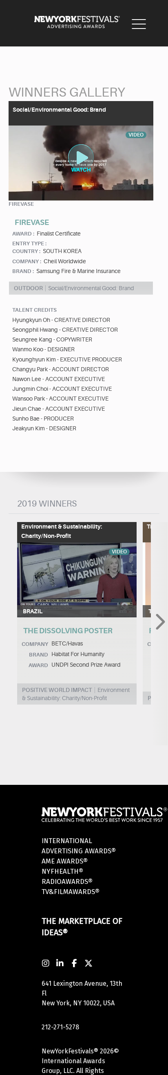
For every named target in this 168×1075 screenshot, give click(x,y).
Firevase (21, 204)
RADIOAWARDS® (67, 881)
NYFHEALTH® (62, 871)
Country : (26, 251)
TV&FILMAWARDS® (70, 892)
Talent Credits (34, 310)
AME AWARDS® (65, 861)
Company (35, 644)
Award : (23, 234)
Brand (38, 655)
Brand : (23, 271)
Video (119, 552)
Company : (26, 261)
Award (38, 665)
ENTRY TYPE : (29, 243)
